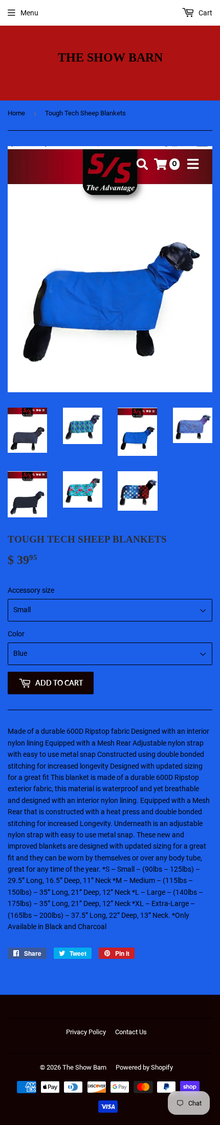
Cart (204, 13)
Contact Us (131, 1032)
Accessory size (31, 590)
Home (16, 113)
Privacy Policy (86, 1032)
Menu (29, 13)
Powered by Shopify (144, 1067)
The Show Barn (110, 57)
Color (16, 634)
